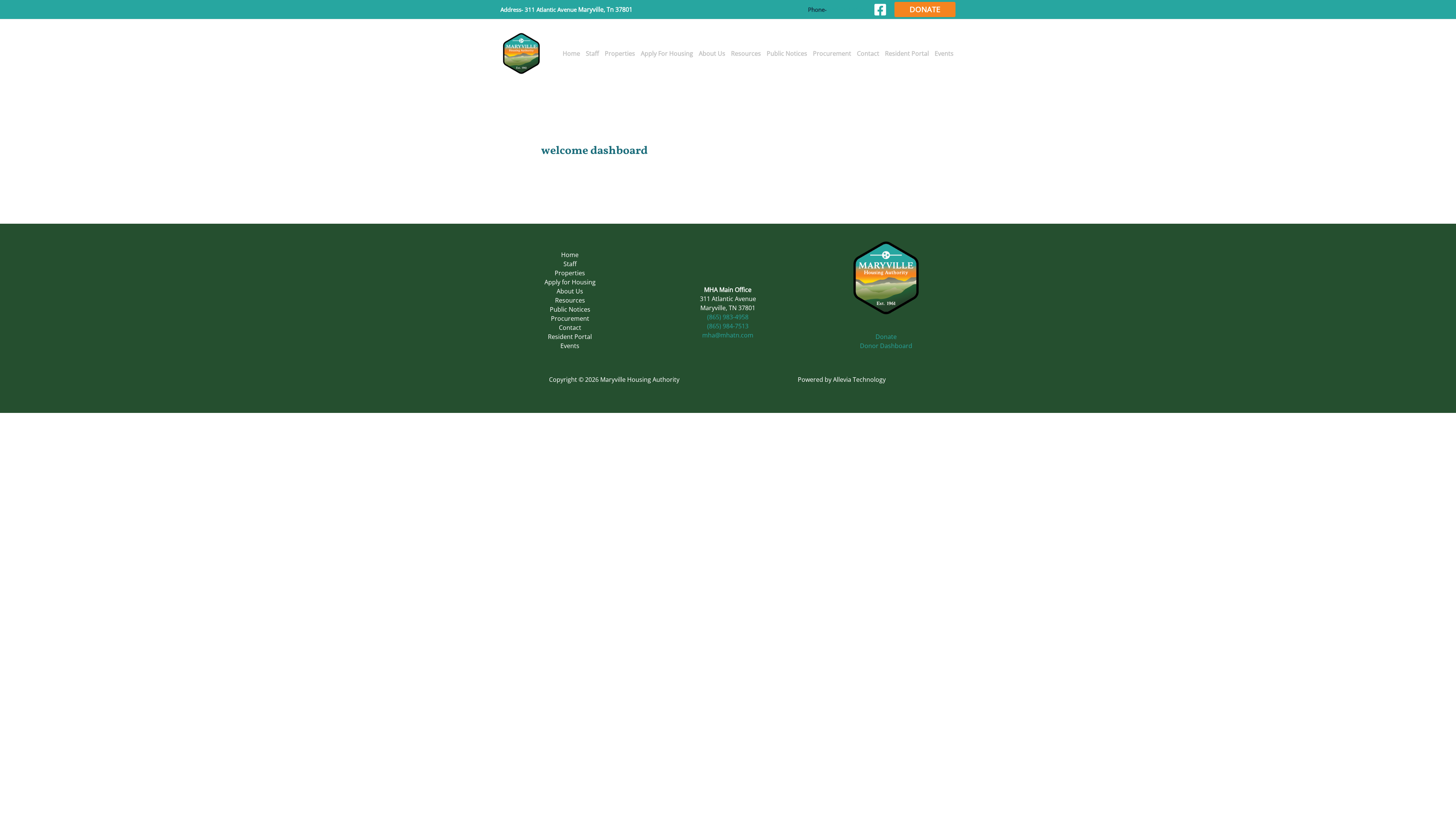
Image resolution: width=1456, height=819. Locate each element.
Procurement (570, 318)
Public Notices (570, 309)
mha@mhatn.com (727, 335)
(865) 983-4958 (727, 317)
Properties (570, 273)
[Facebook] (880, 9)
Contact (570, 327)
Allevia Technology (859, 379)
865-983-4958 (847, 9)
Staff (570, 264)
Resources (570, 300)
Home (570, 255)
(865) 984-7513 (727, 326)
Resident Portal (570, 337)
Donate (886, 337)
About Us (570, 291)
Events (569, 346)
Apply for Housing (570, 282)
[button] (925, 9)
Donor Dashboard (886, 346)
